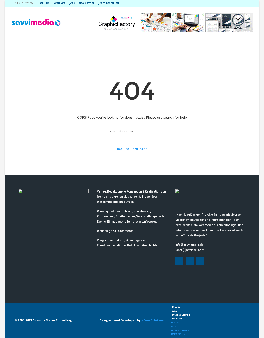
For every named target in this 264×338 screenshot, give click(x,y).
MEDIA (176, 306)
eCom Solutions (153, 320)
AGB (174, 310)
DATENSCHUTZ (181, 314)
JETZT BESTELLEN (109, 3)
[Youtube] (247, 3)
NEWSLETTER (86, 3)
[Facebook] (237, 3)
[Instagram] (242, 3)
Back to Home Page (132, 149)
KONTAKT (59, 3)
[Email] (252, 3)
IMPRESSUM (179, 318)
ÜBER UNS (44, 3)
